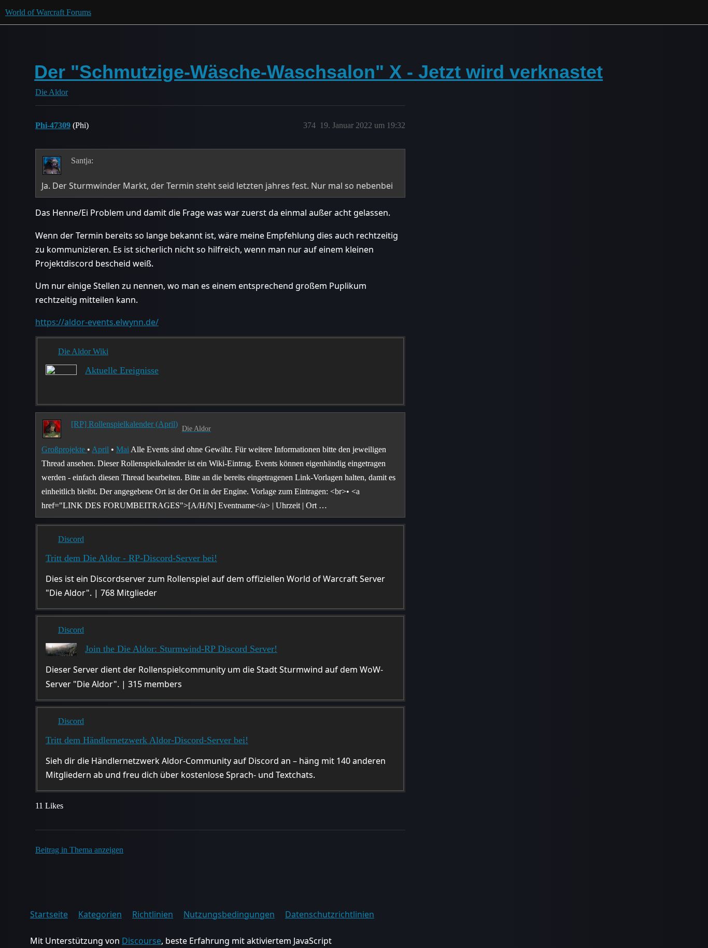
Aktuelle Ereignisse (122, 370)
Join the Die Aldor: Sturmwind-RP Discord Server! (181, 649)
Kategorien (100, 914)
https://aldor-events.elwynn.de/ (97, 322)
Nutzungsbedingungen (229, 914)
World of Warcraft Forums (48, 12)
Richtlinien (152, 914)
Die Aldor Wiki (83, 351)
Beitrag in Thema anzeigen (79, 849)
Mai (122, 449)
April (100, 449)
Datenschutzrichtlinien (329, 914)
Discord (71, 539)
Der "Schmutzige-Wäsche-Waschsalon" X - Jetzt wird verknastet (318, 71)
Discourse (141, 940)
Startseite (49, 914)
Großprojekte (64, 449)
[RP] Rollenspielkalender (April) (124, 424)
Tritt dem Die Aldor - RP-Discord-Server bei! (131, 558)
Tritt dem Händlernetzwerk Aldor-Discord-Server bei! (147, 740)
